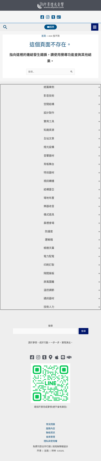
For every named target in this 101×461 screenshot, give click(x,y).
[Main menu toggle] (95, 27)
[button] (5, 27)
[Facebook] (42, 17)
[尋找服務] (69, 357)
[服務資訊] (59, 17)
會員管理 (50, 437)
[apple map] (56, 357)
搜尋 (50, 325)
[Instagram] (48, 17)
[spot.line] (63, 357)
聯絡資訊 (50, 432)
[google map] (50, 357)
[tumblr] (53, 17)
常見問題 (50, 424)
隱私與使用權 (50, 441)
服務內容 (50, 428)
